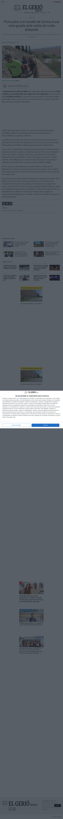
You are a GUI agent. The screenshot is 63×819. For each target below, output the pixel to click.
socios (17, 398)
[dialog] (31, 409)
